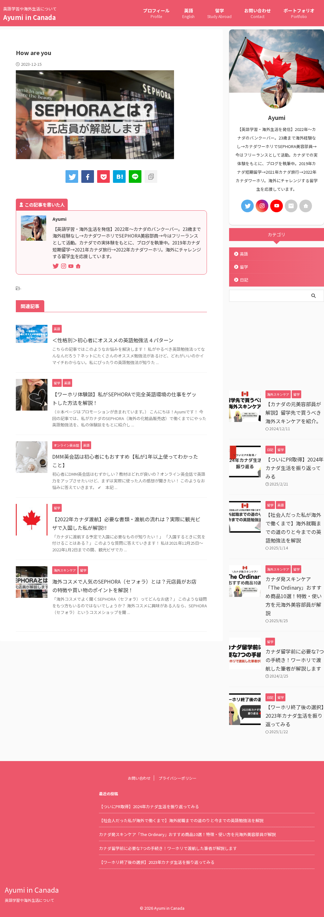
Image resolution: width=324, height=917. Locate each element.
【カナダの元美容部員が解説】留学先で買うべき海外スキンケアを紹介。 (293, 412)
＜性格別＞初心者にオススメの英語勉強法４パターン (112, 340)
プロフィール (156, 13)
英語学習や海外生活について (29, 900)
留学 (219, 13)
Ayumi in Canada (29, 17)
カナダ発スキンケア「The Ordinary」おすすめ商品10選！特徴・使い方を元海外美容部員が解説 (293, 596)
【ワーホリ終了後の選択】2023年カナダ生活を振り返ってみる (294, 715)
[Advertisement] (276, 344)
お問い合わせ (257, 13)
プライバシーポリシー (177, 778)
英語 (188, 13)
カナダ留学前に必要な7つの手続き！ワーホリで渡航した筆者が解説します (294, 659)
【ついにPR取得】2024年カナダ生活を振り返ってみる (294, 467)
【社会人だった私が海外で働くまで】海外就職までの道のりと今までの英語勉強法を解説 (181, 820)
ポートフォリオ (299, 13)
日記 (244, 280)
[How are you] (119, 176)
